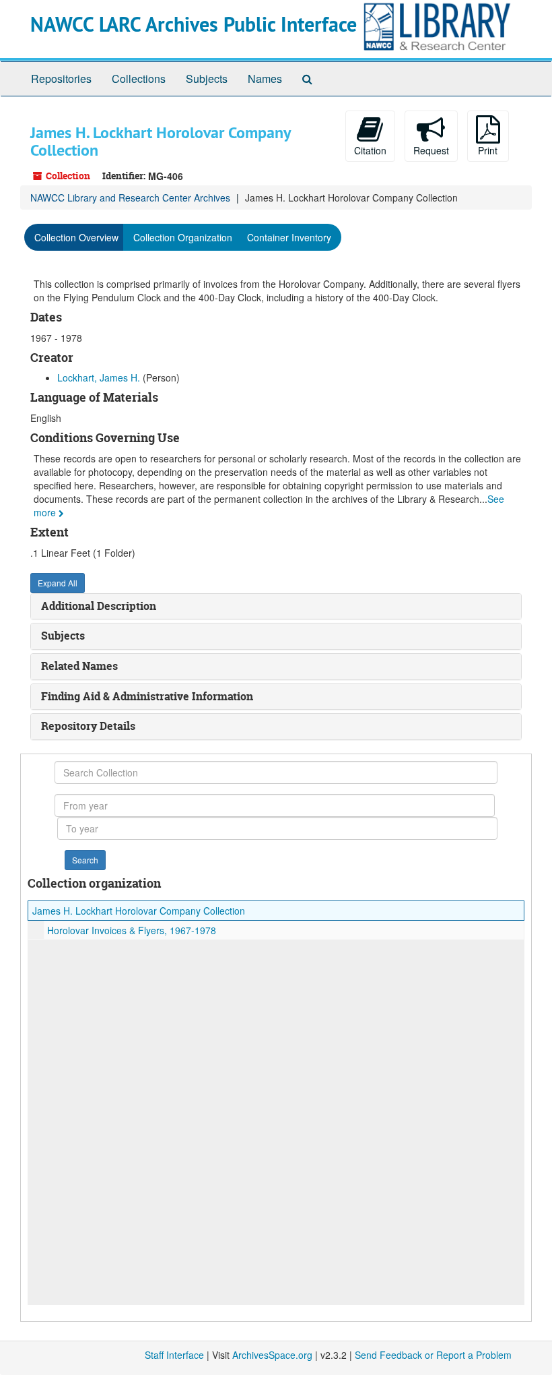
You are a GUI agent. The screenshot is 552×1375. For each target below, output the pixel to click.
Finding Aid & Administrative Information (147, 696)
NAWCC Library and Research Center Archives (130, 197)
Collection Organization (182, 237)
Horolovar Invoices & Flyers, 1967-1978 (131, 930)
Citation (370, 150)
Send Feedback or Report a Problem (433, 1355)
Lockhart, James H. (98, 377)
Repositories (61, 78)
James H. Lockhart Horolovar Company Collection (138, 910)
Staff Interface (174, 1355)
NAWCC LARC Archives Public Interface (193, 24)
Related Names (79, 666)
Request (431, 150)
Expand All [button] (57, 582)
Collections (139, 78)
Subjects (207, 78)
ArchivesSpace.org (272, 1355)
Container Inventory (289, 237)
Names (265, 78)
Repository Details (88, 726)
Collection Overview (76, 237)
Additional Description (98, 606)
